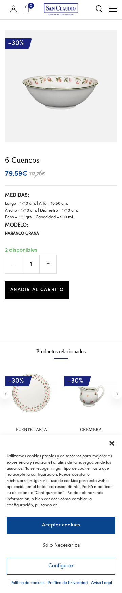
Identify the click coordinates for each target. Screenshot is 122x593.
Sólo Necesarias (61, 545)
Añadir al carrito (37, 289)
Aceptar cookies (61, 525)
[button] (111, 443)
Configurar (61, 566)
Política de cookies (27, 583)
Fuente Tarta (31, 429)
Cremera (91, 429)
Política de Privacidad (68, 583)
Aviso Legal (101, 583)
